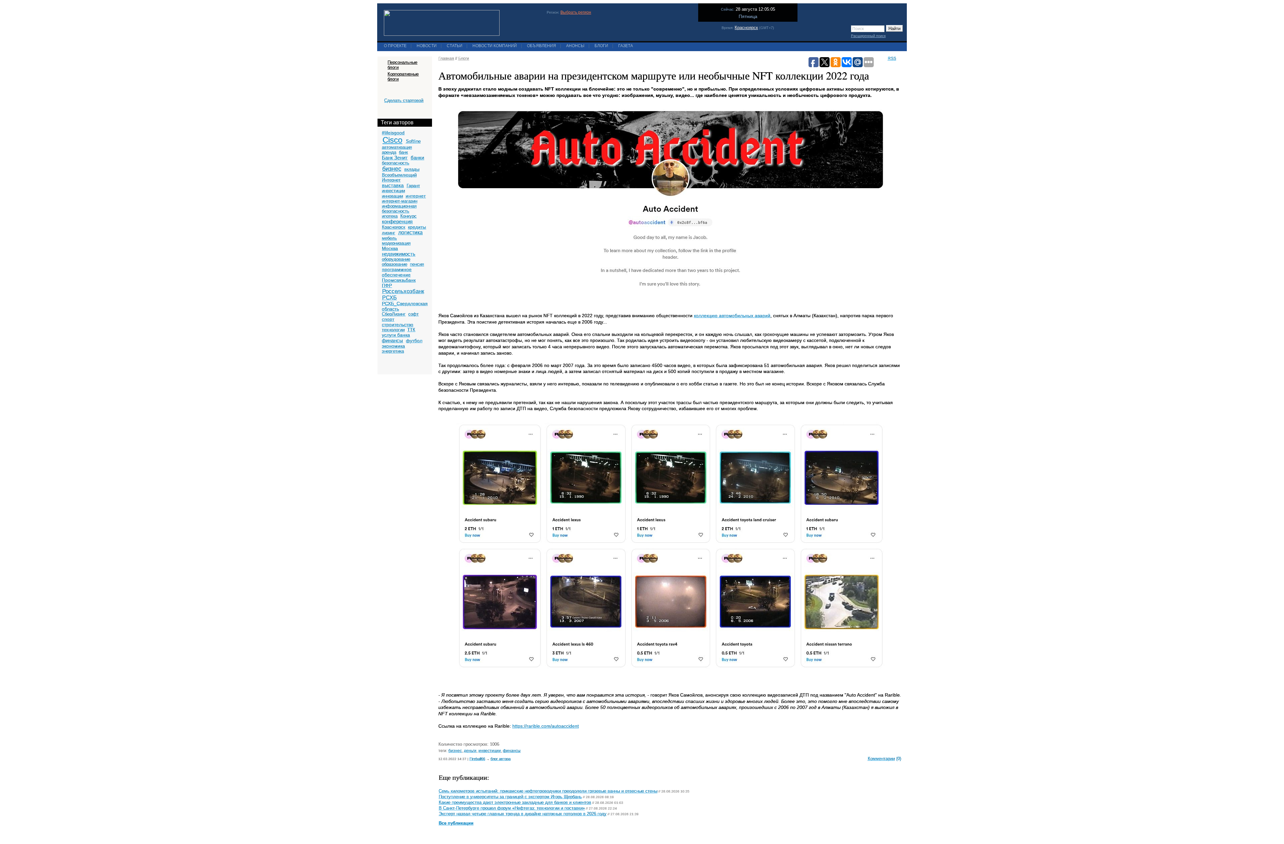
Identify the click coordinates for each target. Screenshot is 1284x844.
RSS (892, 58)
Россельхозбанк (403, 291)
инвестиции (393, 190)
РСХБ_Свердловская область (405, 306)
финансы (392, 340)
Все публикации (456, 823)
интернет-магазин (399, 201)
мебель (389, 238)
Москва (390, 248)
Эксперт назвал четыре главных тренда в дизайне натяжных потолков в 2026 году (523, 814)
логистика (410, 232)
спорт (388, 319)
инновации (392, 196)
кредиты (417, 227)
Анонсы (575, 45)
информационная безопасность (399, 209)
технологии (393, 329)
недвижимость (398, 254)
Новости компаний (494, 45)
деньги (470, 750)
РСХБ (389, 297)
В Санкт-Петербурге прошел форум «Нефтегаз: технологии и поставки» (512, 808)
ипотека (390, 216)
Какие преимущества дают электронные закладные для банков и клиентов (515, 802)
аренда (389, 152)
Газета (625, 45)
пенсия (417, 264)
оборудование (396, 259)
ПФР (387, 285)
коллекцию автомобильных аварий (732, 315)
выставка (393, 185)
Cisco (392, 139)
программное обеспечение (397, 272)
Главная (446, 58)
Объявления (541, 45)
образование (394, 264)
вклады (411, 169)
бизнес (391, 168)
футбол (414, 340)
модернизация (396, 243)
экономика (393, 346)
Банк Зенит (395, 157)
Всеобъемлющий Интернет (399, 177)
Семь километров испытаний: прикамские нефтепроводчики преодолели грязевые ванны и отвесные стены (548, 791)
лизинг (388, 232)
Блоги (601, 45)
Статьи (454, 45)
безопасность (395, 162)
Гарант (413, 185)
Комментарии (881, 758)
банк (403, 152)
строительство (397, 324)
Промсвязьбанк (399, 280)
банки (417, 157)
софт (413, 314)
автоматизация (397, 147)
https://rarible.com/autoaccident (545, 726)
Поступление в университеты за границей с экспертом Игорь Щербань (510, 797)
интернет (416, 196)
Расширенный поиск (868, 36)
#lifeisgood (393, 132)
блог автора (501, 759)
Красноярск (746, 27)
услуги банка (396, 335)
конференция (397, 221)
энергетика (393, 351)
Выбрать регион (575, 12)
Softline (413, 141)
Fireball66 (477, 759)
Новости (427, 45)
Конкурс (408, 216)
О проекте (395, 45)
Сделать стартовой (403, 100)
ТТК (411, 329)
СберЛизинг (394, 314)
